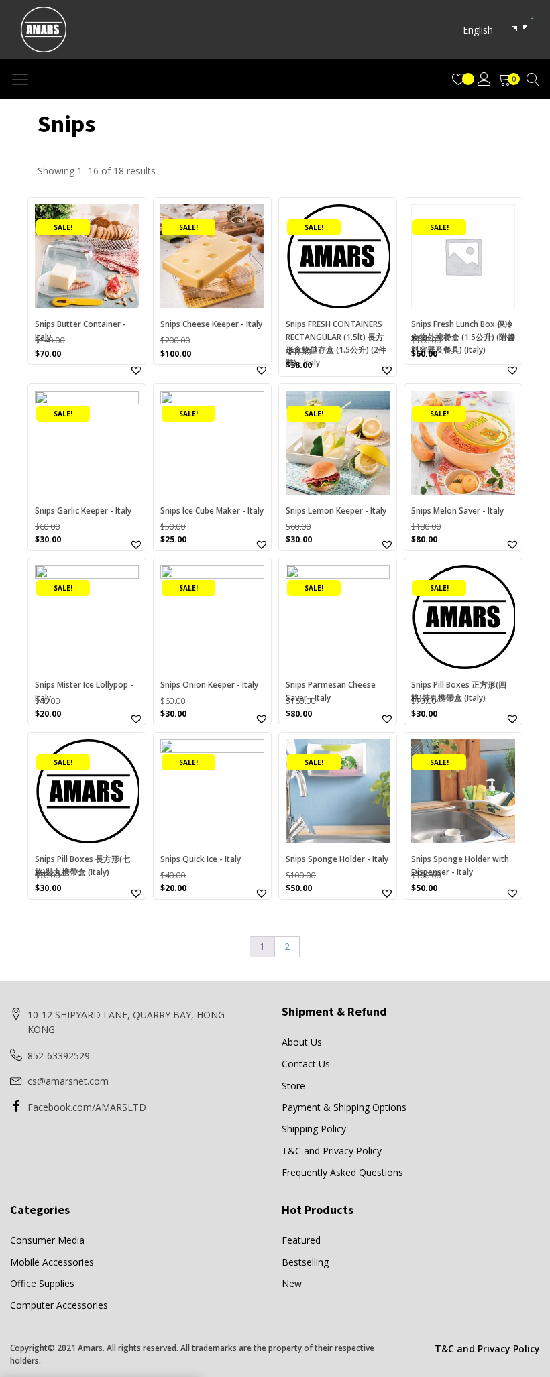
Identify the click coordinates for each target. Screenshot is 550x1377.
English (478, 29)
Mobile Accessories (52, 1262)
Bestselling (305, 1262)
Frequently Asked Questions (342, 1172)
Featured (301, 1240)
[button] (136, 370)
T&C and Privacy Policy (332, 1150)
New (292, 1283)
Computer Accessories (59, 1305)
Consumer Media (47, 1240)
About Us (302, 1042)
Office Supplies (42, 1283)
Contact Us (306, 1063)
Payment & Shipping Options (344, 1107)
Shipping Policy (314, 1128)
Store (293, 1085)
